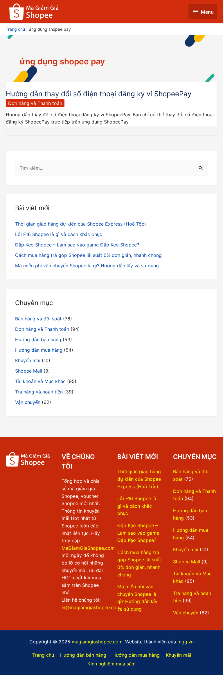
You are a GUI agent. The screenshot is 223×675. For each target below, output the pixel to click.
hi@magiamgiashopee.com (91, 607)
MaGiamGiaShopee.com (88, 548)
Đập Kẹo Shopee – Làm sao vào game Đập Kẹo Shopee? (77, 245)
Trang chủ (43, 655)
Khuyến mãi (27, 360)
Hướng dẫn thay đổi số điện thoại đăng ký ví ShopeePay (98, 94)
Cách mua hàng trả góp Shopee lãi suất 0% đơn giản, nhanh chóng (88, 255)
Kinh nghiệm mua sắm (111, 664)
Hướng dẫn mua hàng (38, 350)
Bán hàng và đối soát (38, 319)
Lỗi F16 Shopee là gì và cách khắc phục (58, 234)
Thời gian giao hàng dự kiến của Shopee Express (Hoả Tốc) (80, 224)
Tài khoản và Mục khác (40, 381)
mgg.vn (185, 642)
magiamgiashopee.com (97, 642)
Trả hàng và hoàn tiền (39, 392)
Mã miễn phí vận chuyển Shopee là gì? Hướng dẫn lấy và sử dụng (87, 265)
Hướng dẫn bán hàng (38, 339)
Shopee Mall (28, 371)
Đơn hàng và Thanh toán (35, 103)
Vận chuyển (27, 402)
